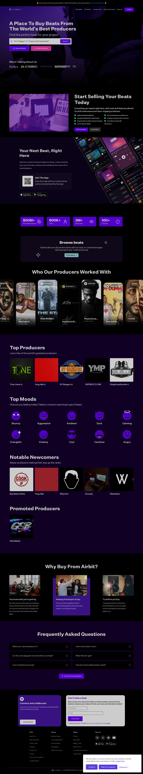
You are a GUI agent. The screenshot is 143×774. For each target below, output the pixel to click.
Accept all (91, 767)
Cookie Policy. (120, 761)
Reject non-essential (108, 767)
